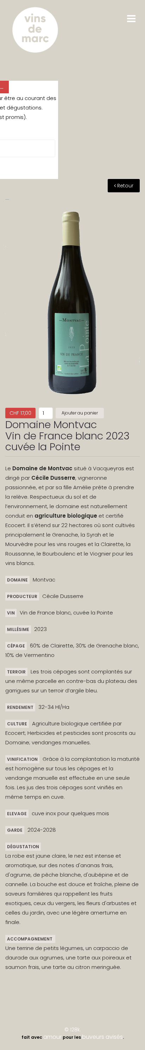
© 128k (72, 1029)
